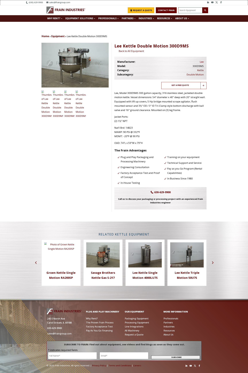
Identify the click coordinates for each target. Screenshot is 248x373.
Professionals (107, 18)
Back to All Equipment (131, 51)
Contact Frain (166, 10)
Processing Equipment (137, 322)
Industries (146, 18)
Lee (202, 61)
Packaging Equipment (137, 318)
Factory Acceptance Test (99, 326)
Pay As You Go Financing (99, 330)
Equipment (58, 36)
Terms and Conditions (120, 365)
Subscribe (176, 357)
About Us (181, 18)
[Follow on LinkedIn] (208, 2)
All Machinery (132, 330)
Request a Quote (142, 10)
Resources (164, 18)
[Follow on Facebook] (221, 2)
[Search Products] (205, 10)
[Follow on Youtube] (212, 2)
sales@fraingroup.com (59, 2)
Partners (128, 18)
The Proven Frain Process (100, 322)
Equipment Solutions (79, 18)
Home (45, 36)
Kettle (200, 70)
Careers (137, 365)
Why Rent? (54, 18)
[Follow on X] (216, 2)
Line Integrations (134, 326)
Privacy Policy (99, 365)
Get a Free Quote (180, 85)
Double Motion (195, 74)
